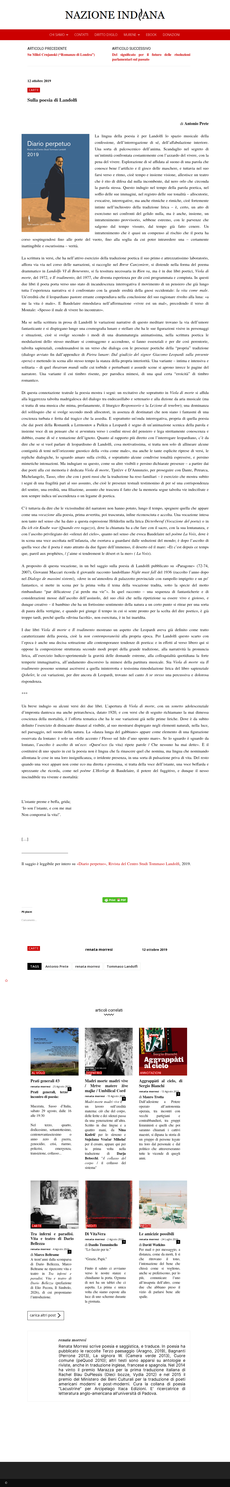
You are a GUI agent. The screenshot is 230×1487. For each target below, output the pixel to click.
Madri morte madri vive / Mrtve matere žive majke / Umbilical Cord (106, 1085)
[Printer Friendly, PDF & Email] (115, 902)
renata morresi (99, 949)
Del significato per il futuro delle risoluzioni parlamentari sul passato (151, 56)
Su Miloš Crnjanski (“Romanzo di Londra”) (61, 54)
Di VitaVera (95, 1234)
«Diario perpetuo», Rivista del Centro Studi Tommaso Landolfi (128, 863)
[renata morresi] (43, 1366)
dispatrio (94, 1072)
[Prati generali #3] (55, 1052)
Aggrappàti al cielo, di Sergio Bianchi (160, 1083)
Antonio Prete (57, 966)
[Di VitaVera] (109, 1205)
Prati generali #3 (45, 1081)
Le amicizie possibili (156, 1234)
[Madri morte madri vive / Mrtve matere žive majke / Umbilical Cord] (109, 1052)
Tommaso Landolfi (122, 966)
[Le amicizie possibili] (163, 1205)
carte (34, 90)
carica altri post (43, 1315)
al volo (38, 1072)
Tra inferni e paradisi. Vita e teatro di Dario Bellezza (52, 1238)
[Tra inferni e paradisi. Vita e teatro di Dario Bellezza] (55, 1205)
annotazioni (150, 1072)
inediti (91, 1225)
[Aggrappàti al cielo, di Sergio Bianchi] (163, 1052)
